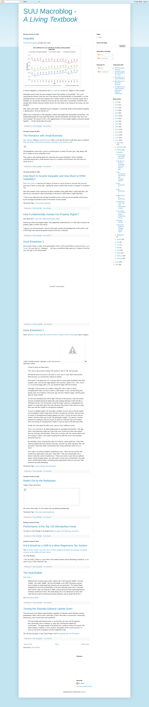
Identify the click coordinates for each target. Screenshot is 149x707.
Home (57, 644)
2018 (117, 121)
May (118, 247)
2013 (117, 135)
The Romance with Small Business (43, 135)
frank (36, 512)
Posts (101, 55)
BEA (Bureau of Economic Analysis (119, 82)
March (119, 253)
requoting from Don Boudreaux (69, 633)
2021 (117, 113)
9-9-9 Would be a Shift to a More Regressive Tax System (55, 545)
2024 (117, 105)
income (37, 203)
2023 (117, 107)
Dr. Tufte (81, 683)
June (118, 245)
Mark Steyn (27, 577)
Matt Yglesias (28, 140)
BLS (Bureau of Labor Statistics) (120, 78)
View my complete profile (84, 686)
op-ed (37, 466)
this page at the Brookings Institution (66, 531)
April (118, 250)
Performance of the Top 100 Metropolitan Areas (49, 526)
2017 (117, 124)
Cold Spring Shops (32, 598)
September (120, 235)
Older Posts (85, 644)
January (119, 258)
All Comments (103, 58)
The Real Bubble (32, 572)
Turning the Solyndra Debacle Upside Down (47, 608)
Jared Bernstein (44, 140)
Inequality (28, 38)
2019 (117, 118)
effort (42, 203)
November (120, 147)
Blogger (83, 692)
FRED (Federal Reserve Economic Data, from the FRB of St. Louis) (120, 71)
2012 (117, 137)
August (119, 239)
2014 (117, 132)
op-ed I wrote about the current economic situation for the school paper (54, 335)
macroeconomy (51, 466)
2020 (117, 116)
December (120, 143)
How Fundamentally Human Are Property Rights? (51, 214)
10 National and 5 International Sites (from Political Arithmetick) (120, 90)
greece (45, 512)
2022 (117, 110)
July (118, 242)
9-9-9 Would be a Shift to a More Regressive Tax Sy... (121, 214)
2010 (117, 262)
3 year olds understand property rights (47, 219)
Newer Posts (28, 644)
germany (51, 512)
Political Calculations (30, 43)
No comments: (47, 126)
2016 (117, 126)
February (120, 256)
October (119, 150)
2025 (117, 102)
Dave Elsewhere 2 (33, 241)
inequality (47, 203)
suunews (42, 466)
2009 (117, 264)
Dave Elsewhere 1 (33, 330)
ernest (41, 512)
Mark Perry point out (30, 183)
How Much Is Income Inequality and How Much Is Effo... (120, 165)
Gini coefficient (55, 90)
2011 (117, 140)
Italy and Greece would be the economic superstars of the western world (47, 142)
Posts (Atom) (36, 647)
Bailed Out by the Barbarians (39, 480)
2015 (117, 129)
